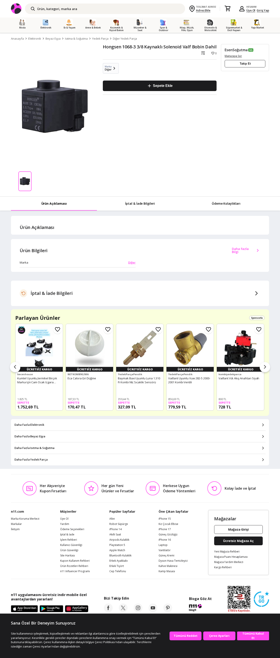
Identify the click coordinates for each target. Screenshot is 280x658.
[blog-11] (200, 608)
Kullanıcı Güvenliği (71, 545)
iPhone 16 (165, 540)
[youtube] (153, 611)
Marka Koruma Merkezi (25, 519)
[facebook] (108, 611)
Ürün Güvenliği (69, 550)
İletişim (15, 529)
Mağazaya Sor (233, 56)
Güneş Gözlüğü (168, 534)
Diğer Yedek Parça (125, 38)
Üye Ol (251, 10)
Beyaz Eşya (53, 38)
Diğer (132, 262)
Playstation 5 (117, 545)
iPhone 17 (165, 529)
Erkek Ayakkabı (118, 561)
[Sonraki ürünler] (265, 367)
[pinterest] (167, 611)
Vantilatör (165, 550)
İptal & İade (67, 534)
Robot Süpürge (118, 524)
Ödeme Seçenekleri (72, 529)
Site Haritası (67, 555)
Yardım (64, 524)
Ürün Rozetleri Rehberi (74, 566)
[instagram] (138, 611)
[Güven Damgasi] (261, 599)
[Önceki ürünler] (15, 367)
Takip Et (245, 63)
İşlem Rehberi (68, 540)
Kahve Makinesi (168, 566)
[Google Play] (51, 609)
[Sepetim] (227, 9)
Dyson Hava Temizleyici (173, 561)
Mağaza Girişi (238, 529)
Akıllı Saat (115, 534)
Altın (112, 519)
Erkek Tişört (116, 566)
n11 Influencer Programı (75, 571)
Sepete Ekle (162, 86)
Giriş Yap (263, 10)
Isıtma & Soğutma (76, 38)
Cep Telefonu (117, 571)
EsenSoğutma (236, 50)
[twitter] (123, 611)
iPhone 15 (165, 519)
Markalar (16, 524)
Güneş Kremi (166, 555)
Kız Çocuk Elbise (168, 524)
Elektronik (34, 38)
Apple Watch (117, 550)
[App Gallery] (76, 609)
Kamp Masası (167, 571)
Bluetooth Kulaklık (120, 555)
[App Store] (24, 609)
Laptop (163, 545)
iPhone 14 (115, 529)
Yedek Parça (100, 38)
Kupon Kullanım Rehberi (75, 561)
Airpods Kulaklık (119, 540)
